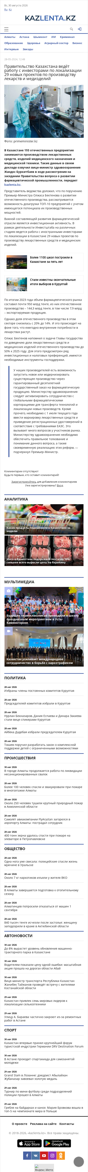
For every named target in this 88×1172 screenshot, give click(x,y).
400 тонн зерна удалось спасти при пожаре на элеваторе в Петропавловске (37, 837)
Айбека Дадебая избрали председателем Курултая (40, 732)
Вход (60, 485)
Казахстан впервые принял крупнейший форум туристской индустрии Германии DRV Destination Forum (43, 1045)
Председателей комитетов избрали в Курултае (37, 703)
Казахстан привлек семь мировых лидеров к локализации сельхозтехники (35, 1002)
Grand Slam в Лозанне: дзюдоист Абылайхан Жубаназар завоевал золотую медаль (36, 1077)
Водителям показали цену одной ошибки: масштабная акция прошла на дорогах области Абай (42, 966)
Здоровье (33, 43)
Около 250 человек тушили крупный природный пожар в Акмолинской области (43, 805)
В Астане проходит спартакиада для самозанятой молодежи (39, 1061)
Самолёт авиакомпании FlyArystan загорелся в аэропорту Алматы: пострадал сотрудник (37, 821)
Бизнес (77, 43)
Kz (10, 9)
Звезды (28, 49)
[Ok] (61, 1156)
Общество (14, 848)
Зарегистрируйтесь (23, 482)
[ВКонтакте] (36, 1156)
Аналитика (16, 499)
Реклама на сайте (43, 1124)
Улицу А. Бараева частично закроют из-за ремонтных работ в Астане (42, 1019)
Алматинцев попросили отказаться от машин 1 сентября (37, 908)
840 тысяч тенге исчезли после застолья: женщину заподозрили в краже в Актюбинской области (40, 924)
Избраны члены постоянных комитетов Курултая (39, 691)
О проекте (19, 1124)
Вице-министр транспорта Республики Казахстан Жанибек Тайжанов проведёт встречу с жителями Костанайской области (39, 984)
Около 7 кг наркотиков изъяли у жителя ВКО (35, 878)
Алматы (9, 37)
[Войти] (80, 29)
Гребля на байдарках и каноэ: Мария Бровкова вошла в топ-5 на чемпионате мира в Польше (43, 1109)
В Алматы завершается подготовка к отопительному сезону (41, 892)
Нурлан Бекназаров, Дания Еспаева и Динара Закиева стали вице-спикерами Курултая (42, 717)
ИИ (53, 37)
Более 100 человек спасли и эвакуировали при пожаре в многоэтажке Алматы (43, 789)
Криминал (67, 37)
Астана (24, 37)
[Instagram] (52, 1156)
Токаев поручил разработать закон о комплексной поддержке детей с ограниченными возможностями (41, 746)
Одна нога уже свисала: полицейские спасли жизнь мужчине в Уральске (40, 863)
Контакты (66, 1124)
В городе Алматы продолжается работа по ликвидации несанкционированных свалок (43, 772)
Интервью (11, 49)
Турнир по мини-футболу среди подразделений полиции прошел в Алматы (38, 1093)
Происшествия (20, 757)
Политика (15, 677)
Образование (13, 43)
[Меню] (6, 29)
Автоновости (18, 935)
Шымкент (40, 37)
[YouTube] (44, 1156)
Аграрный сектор (56, 43)
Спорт (10, 1030)
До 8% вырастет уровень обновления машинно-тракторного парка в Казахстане (38, 950)
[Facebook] (27, 1156)
